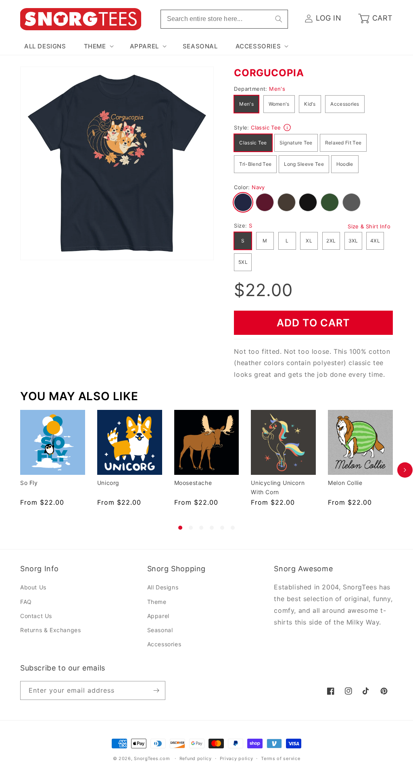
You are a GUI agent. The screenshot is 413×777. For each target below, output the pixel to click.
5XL (243, 262)
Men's (246, 104)
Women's (279, 104)
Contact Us (36, 615)
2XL (331, 241)
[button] (98, 46)
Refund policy (195, 758)
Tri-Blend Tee (255, 164)
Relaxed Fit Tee (343, 143)
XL (309, 241)
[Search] (279, 19)
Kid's (310, 104)
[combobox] (224, 19)
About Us (33, 587)
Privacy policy (236, 758)
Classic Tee (253, 143)
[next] (405, 470)
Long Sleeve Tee (304, 164)
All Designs (163, 587)
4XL (375, 241)
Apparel (158, 615)
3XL (353, 241)
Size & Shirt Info (369, 226)
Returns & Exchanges (50, 630)
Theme (157, 601)
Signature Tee (296, 143)
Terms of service (280, 758)
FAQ (26, 601)
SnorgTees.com (152, 758)
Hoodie (344, 164)
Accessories (344, 104)
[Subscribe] (156, 690)
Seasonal (160, 630)
